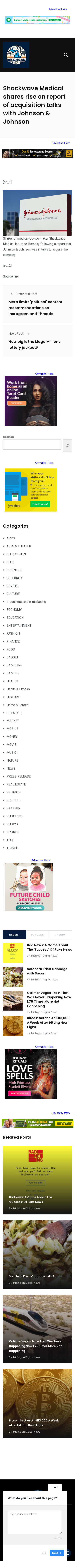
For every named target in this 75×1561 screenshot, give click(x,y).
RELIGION (14, 792)
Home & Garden (17, 705)
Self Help (13, 808)
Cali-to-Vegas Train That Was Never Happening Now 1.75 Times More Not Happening (49, 999)
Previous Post (27, 294)
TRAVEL (12, 848)
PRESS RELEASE (19, 776)
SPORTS (13, 832)
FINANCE (13, 641)
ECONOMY (14, 610)
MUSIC (11, 752)
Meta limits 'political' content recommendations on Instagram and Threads (36, 307)
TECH (10, 840)
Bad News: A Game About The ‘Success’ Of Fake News (49, 947)
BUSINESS (14, 570)
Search (8, 437)
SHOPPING (15, 816)
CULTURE (13, 594)
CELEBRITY (15, 578)
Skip (44, 1552)
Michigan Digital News (44, 955)
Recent (14, 934)
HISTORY (13, 697)
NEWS (11, 768)
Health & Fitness (18, 689)
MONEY (12, 737)
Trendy (60, 934)
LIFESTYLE (14, 713)
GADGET (12, 657)
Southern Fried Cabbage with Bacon (47, 971)
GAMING (13, 673)
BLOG (10, 562)
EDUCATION (15, 618)
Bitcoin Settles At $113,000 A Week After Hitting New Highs (48, 1022)
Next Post (16, 333)
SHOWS (12, 824)
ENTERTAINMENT (19, 625)
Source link (10, 276)
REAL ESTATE (16, 784)
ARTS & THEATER (19, 546)
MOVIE (11, 745)
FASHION (13, 633)
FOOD (11, 649)
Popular (37, 934)
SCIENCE (13, 800)
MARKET (13, 721)
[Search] (67, 445)
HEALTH (12, 681)
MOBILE (12, 729)
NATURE (12, 760)
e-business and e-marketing (26, 602)
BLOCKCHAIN (16, 554)
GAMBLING (14, 665)
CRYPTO (13, 586)
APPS (11, 538)
